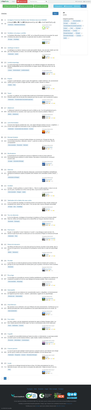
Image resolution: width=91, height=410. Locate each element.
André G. (48, 131)
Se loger (66, 23)
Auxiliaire (10, 186)
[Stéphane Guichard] (43, 239)
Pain (72, 28)
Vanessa (48, 87)
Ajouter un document (26, 6)
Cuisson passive (12, 348)
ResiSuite (38, 406)
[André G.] (43, 131)
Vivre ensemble (76, 21)
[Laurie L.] (43, 57)
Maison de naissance (14, 244)
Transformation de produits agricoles (72, 25)
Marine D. (48, 327)
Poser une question (10, 6)
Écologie (78, 28)
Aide (35, 389)
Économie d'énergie (68, 35)
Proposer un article (41, 6)
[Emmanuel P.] (43, 164)
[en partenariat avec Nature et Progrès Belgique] (45, 395)
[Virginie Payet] (43, 73)
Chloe (47, 357)
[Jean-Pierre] (43, 269)
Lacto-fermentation (13, 122)
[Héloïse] (43, 27)
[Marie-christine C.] (43, 343)
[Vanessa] (43, 87)
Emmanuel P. (49, 163)
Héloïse (47, 27)
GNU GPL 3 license (60, 406)
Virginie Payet (49, 72)
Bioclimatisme (12, 153)
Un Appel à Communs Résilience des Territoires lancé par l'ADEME (27, 20)
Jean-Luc (48, 116)
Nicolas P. (48, 313)
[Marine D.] (43, 328)
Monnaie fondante (13, 137)
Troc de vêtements (13, 215)
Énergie (78, 33)
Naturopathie (11, 290)
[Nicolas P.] (43, 313)
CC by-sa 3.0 (69, 403)
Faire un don (22, 1)
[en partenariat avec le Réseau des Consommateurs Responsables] (59, 395)
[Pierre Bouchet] (43, 299)
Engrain (10, 78)
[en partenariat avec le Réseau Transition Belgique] (18, 395)
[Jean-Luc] (43, 117)
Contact (60, 389)
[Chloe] (43, 357)
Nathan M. (48, 101)
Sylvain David (49, 147)
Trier (55, 13)
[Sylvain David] (43, 148)
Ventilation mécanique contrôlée (17, 33)
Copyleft (10, 334)
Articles (77, 6)
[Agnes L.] (43, 42)
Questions (59, 6)
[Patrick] (43, 195)
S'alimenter (66, 21)
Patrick (47, 194)
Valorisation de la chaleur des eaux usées (20, 200)
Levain (9, 363)
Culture (65, 28)
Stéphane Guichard (50, 238)
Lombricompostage (13, 62)
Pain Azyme (11, 230)
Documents (68, 6)
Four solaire (11, 319)
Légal (46, 389)
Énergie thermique (68, 33)
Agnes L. (48, 41)
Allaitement (11, 108)
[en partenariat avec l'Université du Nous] (72, 395)
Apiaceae (10, 169)
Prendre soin (67, 30)
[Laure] (43, 255)
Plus (83, 6)
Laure (47, 254)
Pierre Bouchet (49, 298)
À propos (30, 389)
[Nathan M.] (43, 102)
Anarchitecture (12, 304)
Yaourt (9, 93)
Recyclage (11, 275)
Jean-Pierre (48, 269)
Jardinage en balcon (13, 48)
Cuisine (75, 30)
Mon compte (53, 389)
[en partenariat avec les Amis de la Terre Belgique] (31, 395)
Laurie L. (48, 56)
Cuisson (79, 35)
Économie (73, 23)
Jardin (65, 38)
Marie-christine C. (50, 342)
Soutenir (40, 389)
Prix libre (10, 260)
